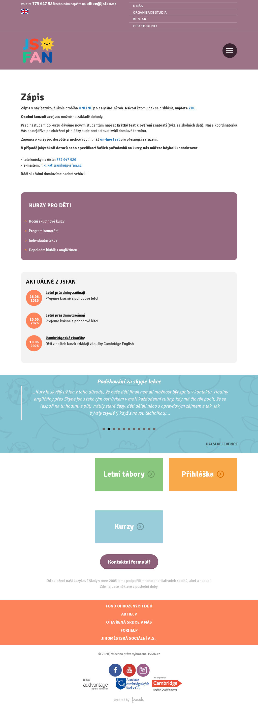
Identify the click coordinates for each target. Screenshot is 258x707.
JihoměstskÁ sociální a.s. (129, 638)
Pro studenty (145, 26)
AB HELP (129, 614)
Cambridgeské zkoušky (65, 338)
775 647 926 (43, 3)
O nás (138, 6)
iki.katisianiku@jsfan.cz (62, 165)
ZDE (192, 108)
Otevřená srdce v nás (129, 622)
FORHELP (129, 630)
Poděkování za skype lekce (129, 381)
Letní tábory (124, 474)
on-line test (110, 139)
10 (149, 429)
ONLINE (85, 108)
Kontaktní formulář (129, 562)
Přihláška (198, 474)
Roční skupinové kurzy (46, 221)
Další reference (222, 444)
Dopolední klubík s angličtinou (53, 250)
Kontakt (140, 19)
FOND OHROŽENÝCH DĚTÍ (129, 606)
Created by (121, 700)
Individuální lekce (43, 240)
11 (154, 429)
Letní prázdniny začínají (65, 292)
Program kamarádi (43, 231)
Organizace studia (150, 12)
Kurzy (124, 526)
